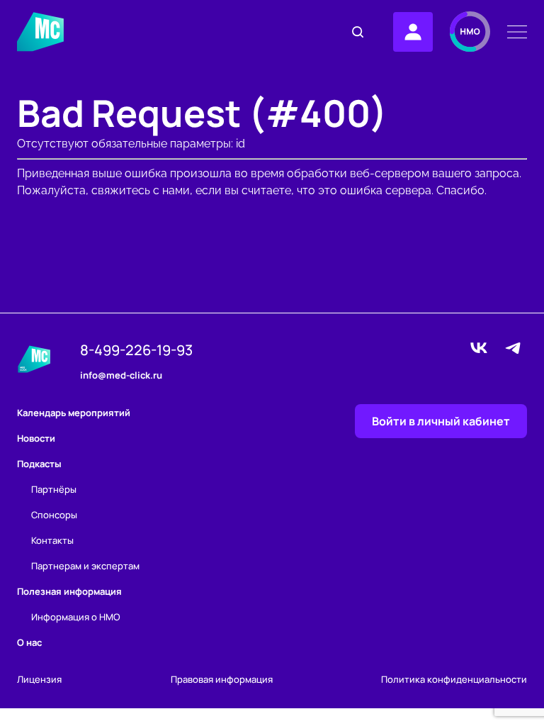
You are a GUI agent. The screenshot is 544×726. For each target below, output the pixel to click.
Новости (36, 438)
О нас (29, 642)
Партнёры (53, 489)
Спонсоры (54, 514)
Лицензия (39, 680)
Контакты (52, 540)
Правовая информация (222, 680)
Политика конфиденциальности (454, 680)
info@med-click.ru (121, 375)
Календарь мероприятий (73, 412)
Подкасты (39, 463)
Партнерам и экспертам (85, 565)
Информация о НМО (75, 616)
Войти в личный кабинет (441, 421)
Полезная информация (69, 591)
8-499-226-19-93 (136, 350)
